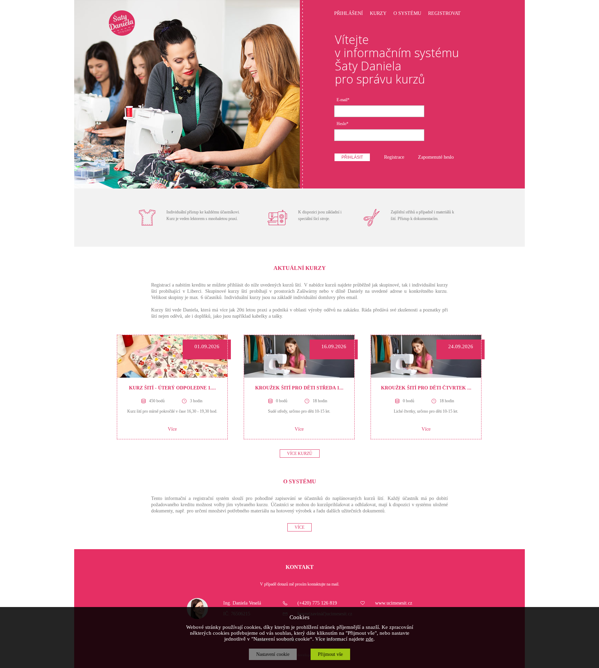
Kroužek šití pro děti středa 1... (299, 387)
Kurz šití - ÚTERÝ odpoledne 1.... (172, 387)
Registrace (394, 157)
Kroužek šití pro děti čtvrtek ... (426, 387)
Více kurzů (299, 453)
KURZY (378, 13)
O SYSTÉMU (407, 13)
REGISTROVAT (444, 13)
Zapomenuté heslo (436, 157)
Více (172, 429)
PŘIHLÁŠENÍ (348, 13)
